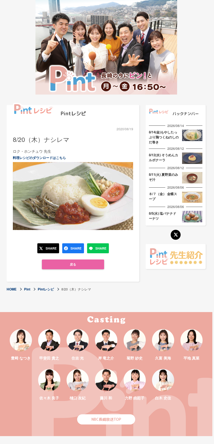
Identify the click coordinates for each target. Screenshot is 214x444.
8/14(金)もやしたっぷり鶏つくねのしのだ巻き (164, 137)
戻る (73, 264)
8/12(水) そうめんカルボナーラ (163, 157)
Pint (27, 289)
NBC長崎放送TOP (106, 419)
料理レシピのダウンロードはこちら (39, 157)
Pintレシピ (46, 289)
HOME (12, 289)
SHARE (51, 248)
